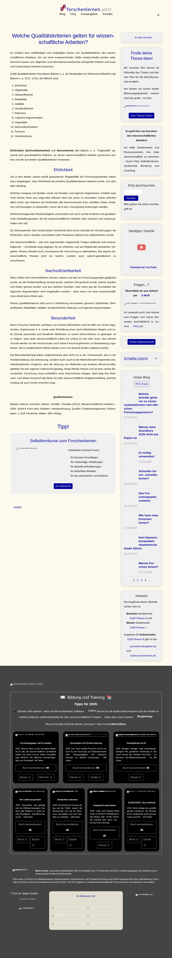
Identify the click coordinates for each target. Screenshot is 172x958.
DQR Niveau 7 (138, 627)
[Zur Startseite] (86, 6)
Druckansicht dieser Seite (28, 683)
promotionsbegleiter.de (143, 646)
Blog (62, 13)
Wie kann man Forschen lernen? (148, 519)
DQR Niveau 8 (135, 639)
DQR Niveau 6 (138, 618)
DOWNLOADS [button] (136, 359)
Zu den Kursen (143, 37)
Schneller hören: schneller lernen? (148, 475)
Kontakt (107, 13)
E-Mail (145, 295)
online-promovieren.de (143, 655)
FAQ (73, 13)
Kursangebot (89, 13)
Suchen (131, 198)
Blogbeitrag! (145, 716)
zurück (18, 507)
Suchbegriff (158, 14)
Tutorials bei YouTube (143, 267)
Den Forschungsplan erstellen (147, 497)
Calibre (92, 710)
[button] (141, 247)
